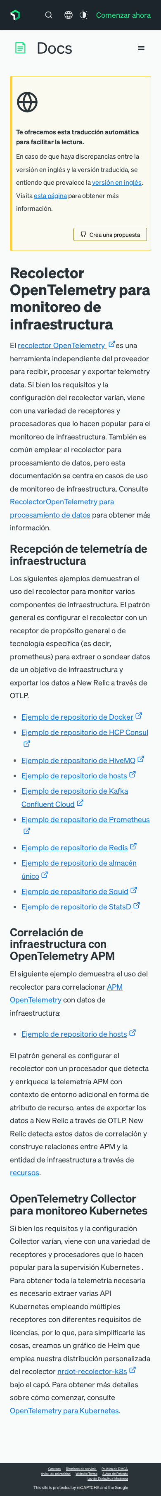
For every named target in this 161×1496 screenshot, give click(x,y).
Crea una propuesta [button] (115, 234)
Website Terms (86, 1474)
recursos (24, 1172)
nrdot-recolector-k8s (92, 1371)
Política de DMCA (115, 1469)
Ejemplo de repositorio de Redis (74, 847)
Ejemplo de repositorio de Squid (74, 891)
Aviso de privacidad (56, 1474)
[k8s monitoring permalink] (154, 1210)
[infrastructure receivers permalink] (92, 560)
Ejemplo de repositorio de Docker (77, 716)
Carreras (54, 1469)
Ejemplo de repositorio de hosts (74, 775)
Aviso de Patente (115, 1474)
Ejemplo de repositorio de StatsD (76, 906)
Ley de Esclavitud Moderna (108, 1479)
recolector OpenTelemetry (62, 345)
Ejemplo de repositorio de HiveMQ (78, 760)
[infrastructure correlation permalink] (121, 955)
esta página (50, 195)
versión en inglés (117, 182)
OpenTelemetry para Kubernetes (64, 1410)
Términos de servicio (81, 1469)
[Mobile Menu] (141, 48)
